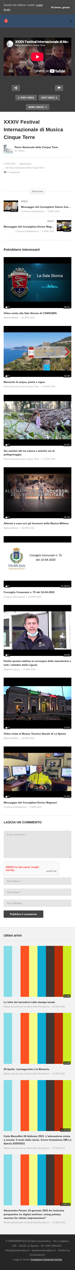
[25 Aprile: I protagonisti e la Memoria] (37, 1039)
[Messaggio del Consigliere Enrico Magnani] (37, 230)
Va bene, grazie (60, 7)
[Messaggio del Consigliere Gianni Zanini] (37, 210)
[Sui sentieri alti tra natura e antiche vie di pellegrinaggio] (37, 421)
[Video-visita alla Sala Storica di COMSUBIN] (37, 283)
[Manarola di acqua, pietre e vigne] (37, 352)
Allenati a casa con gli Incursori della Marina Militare (36, 523)
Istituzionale (25, 164)
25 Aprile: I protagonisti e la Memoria (26, 1069)
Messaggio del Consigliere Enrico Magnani (30, 802)
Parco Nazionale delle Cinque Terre (36, 147)
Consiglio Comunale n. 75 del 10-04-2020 (29, 592)
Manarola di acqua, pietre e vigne (24, 382)
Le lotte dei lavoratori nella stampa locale (29, 1002)
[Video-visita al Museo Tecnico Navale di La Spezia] (37, 704)
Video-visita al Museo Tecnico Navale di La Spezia (35, 733)
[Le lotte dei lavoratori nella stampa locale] (37, 972)
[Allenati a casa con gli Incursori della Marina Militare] (37, 493)
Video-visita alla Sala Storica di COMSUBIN (30, 313)
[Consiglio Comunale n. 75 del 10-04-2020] (37, 562)
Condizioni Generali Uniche (46, 1259)
